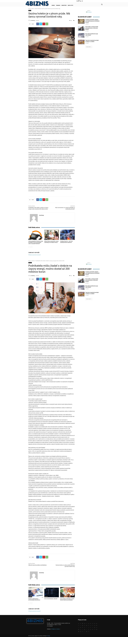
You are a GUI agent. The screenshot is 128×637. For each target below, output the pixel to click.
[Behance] (78, 623)
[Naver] (80, 627)
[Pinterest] (43, 24)
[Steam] (82, 629)
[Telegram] (84, 629)
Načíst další (88, 46)
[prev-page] (29, 247)
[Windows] (78, 631)
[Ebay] (94, 623)
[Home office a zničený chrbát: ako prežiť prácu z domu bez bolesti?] (81, 28)
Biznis (33, 8)
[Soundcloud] (80, 1)
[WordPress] (80, 631)
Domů (29, 8)
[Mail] (94, 625)
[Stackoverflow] (80, 629)
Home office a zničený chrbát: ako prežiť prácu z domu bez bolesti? (91, 28)
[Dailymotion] (82, 623)
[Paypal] (84, 627)
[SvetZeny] (29, 20)
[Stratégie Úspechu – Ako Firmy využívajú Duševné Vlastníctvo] (67, 235)
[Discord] (90, 623)
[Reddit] (88, 627)
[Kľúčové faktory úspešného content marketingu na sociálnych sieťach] (51, 235)
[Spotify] (78, 629)
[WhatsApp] (47, 24)
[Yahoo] (82, 631)
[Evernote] (96, 623)
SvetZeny (33, 20)
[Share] (92, 627)
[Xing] (82, 1)
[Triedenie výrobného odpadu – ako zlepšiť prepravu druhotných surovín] (81, 21)
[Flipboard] (82, 625)
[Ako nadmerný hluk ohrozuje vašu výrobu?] (81, 35)
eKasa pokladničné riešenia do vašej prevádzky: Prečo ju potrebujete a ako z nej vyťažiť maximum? (35, 242)
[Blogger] (77, 1)
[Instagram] (88, 625)
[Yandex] (84, 631)
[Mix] (79, 1)
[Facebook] (37, 24)
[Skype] (94, 627)
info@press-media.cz (55, 629)
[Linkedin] (92, 625)
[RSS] (90, 627)
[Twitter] (40, 24)
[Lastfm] (90, 625)
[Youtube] (86, 631)
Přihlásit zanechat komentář (34, 254)
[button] (102, 4)
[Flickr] (80, 625)
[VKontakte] (96, 629)
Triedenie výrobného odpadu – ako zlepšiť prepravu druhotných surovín (92, 21)
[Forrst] (84, 625)
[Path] (82, 627)
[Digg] (88, 623)
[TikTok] (86, 629)
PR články (48, 635)
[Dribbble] (92, 623)
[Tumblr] (88, 629)
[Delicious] (84, 623)
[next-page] (31, 247)
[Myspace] (78, 627)
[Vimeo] (94, 629)
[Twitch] (90, 629)
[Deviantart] (86, 623)
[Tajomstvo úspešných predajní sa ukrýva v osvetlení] (81, 42)
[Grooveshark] (86, 625)
